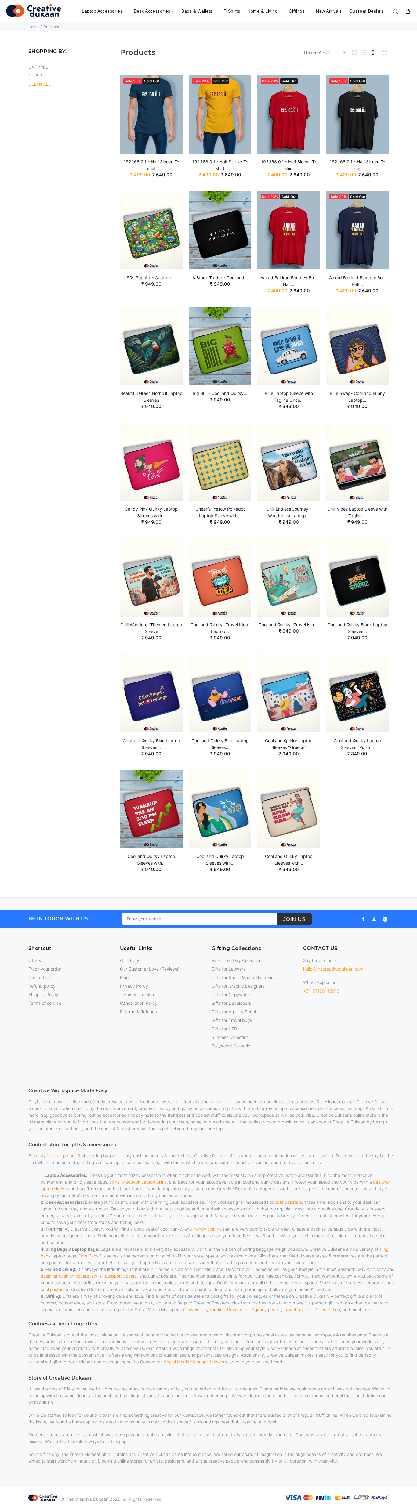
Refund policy (42, 986)
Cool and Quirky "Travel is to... (289, 624)
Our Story (129, 960)
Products (51, 26)
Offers (34, 960)
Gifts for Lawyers (228, 968)
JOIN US (294, 919)
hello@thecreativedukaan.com (333, 968)
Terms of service (44, 1003)
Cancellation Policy (139, 1003)
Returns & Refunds (138, 1011)
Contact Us (39, 977)
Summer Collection (230, 1037)
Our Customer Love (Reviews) (149, 968)
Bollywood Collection (232, 1045)
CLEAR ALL (39, 84)
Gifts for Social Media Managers (243, 977)
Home (33, 26)
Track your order (44, 968)
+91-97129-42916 (321, 990)
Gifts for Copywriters (232, 994)
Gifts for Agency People (235, 1011)
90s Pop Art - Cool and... (151, 277)
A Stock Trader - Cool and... (220, 277)
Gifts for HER (224, 1028)
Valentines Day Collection (237, 960)
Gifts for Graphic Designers (238, 986)
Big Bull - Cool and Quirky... (220, 393)
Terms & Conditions (139, 994)
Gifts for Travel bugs (232, 1020)
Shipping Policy (43, 994)
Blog (124, 977)
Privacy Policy (134, 986)
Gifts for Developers (231, 1003)
